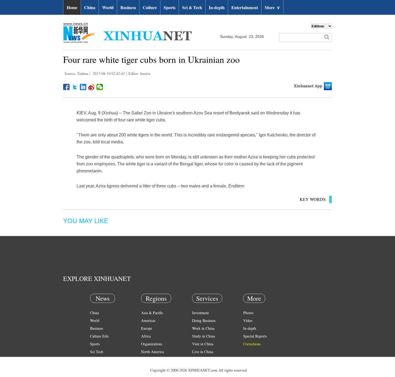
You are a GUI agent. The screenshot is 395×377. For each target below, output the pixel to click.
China (89, 7)
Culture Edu (99, 336)
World (108, 7)
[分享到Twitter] (74, 87)
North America (152, 351)
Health (95, 359)
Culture (150, 7)
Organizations (151, 343)
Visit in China (202, 343)
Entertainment (244, 7)
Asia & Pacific (152, 312)
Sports (169, 7)
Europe (146, 328)
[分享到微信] (99, 87)
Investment (200, 312)
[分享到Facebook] (66, 87)
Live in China (202, 351)
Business (128, 7)
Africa (146, 336)
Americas (148, 320)
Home (72, 7)
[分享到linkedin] (83, 87)
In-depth (217, 7)
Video (247, 320)
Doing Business (204, 320)
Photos (248, 312)
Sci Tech (96, 351)
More (272, 7)
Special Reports (255, 336)
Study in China (203, 336)
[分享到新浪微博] (91, 87)
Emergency (200, 359)
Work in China (203, 328)
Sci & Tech (192, 7)
